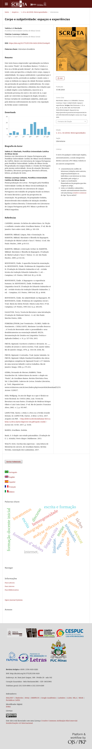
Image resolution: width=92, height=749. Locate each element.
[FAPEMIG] (12, 661)
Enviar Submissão (13, 462)
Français (12, 487)
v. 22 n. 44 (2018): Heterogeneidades (34, 12)
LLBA (69, 698)
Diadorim (19, 698)
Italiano (11, 492)
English (11, 477)
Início (7, 12)
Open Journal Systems (14, 600)
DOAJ (27, 698)
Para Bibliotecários (12, 590)
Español (11, 482)
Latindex (61, 698)
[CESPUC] (70, 637)
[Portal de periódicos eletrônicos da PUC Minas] (22, 637)
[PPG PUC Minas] (42, 661)
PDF (61, 78)
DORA (8, 706)
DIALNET (10, 698)
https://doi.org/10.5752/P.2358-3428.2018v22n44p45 (29, 43)
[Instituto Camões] (46, 637)
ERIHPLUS (35, 698)
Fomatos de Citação (65, 121)
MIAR (81, 698)
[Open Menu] (6, 4)
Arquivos (15, 12)
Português (12, 472)
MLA (75, 698)
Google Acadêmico (48, 698)
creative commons (79, 193)
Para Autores (9, 586)
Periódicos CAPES (13, 700)
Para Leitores (10, 583)
